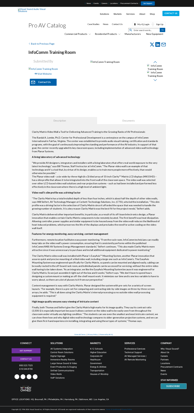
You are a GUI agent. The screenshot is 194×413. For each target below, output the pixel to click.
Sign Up (159, 24)
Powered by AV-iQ (106, 334)
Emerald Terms (80, 334)
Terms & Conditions (113, 409)
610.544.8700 (26, 369)
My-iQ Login (143, 24)
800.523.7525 (26, 365)
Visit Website (44, 73)
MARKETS (95, 343)
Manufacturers (133, 33)
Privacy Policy (93, 334)
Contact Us (117, 24)
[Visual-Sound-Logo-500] (33, 9)
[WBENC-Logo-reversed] (26, 386)
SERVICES (129, 343)
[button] (83, 3)
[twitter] (29, 376)
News (105, 24)
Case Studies (93, 24)
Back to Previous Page (42, 43)
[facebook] (23, 376)
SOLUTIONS (56, 343)
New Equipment (154, 33)
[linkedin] (17, 376)
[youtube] (35, 376)
